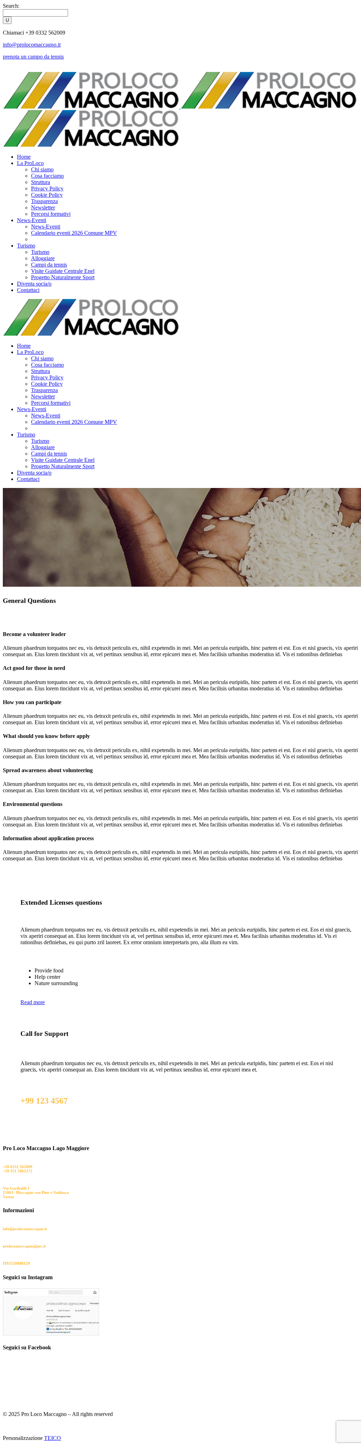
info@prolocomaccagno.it (32, 45)
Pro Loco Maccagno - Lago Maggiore (45, 619)
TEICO (52, 1438)
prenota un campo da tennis (33, 57)
